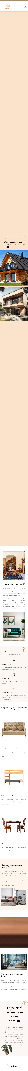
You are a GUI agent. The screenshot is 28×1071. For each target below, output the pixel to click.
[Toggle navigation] (25, 6)
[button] (12, 1050)
